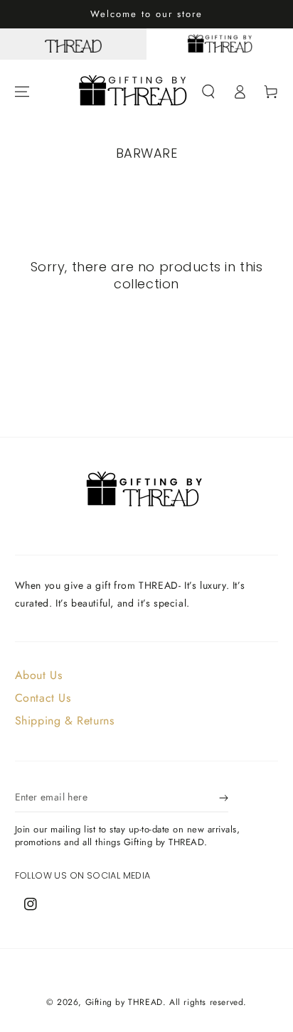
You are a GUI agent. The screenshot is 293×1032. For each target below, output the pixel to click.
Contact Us (43, 698)
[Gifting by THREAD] (219, 44)
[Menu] (22, 92)
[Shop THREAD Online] (73, 44)
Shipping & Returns (64, 720)
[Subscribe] (223, 798)
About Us (39, 675)
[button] (208, 92)
